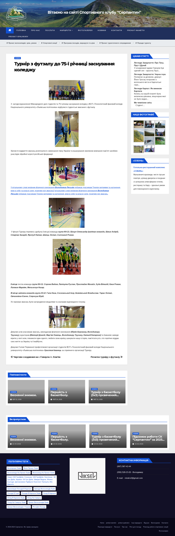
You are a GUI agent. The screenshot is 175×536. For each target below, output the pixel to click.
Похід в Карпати (49, 493)
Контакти (116, 30)
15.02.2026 (98, 444)
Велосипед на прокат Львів (43, 473)
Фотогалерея (85, 30)
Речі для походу (39, 507)
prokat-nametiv (136, 30)
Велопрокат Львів (14, 468)
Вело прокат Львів (31, 468)
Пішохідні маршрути (105, 527)
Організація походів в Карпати (19, 489)
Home (102, 523)
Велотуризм (155, 523)
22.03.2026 (16, 444)
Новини (102, 30)
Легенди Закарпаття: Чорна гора (150, 74)
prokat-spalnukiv (18, 36)
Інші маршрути (136, 523)
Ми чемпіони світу (143, 103)
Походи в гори (13, 493)
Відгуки (146, 523)
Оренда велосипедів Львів (44, 489)
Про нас (35, 30)
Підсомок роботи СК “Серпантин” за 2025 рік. (147, 439)
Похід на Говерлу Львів (16, 502)
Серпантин (19, 527)
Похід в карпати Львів (16, 498)
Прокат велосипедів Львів (38, 502)
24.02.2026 (57, 444)
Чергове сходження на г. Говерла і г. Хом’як (36, 357)
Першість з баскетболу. (59, 393)
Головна (21, 30)
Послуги (50, 30)
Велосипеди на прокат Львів (18, 473)
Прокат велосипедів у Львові (18, 507)
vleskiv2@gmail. (132, 478)
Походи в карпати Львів (31, 493)
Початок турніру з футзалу (105, 357)
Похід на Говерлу (34, 498)
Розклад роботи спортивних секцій (155, 527)
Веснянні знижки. (23, 395)
